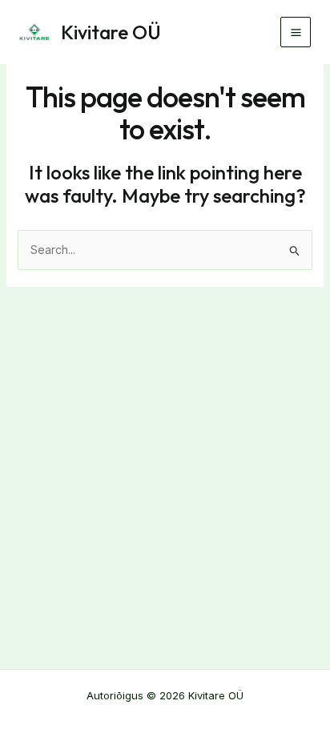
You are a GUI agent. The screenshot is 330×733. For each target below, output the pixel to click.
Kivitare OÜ (111, 32)
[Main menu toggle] (295, 32)
